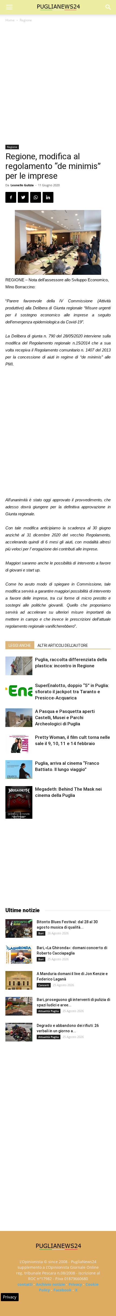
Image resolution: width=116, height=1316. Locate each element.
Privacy (75, 1284)
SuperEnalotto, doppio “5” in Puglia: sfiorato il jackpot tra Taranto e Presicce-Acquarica (72, 692)
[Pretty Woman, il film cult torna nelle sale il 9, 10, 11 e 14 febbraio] (18, 743)
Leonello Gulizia (22, 185)
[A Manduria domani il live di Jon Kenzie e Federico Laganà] (18, 980)
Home (10, 20)
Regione (26, 20)
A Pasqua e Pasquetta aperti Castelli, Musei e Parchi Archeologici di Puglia (65, 717)
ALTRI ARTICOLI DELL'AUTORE (62, 645)
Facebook (62, 1290)
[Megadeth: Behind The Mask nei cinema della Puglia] (18, 805)
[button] (108, 7)
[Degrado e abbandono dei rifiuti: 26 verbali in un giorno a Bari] (18, 1032)
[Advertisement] (58, 84)
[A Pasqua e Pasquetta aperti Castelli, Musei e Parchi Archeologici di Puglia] (18, 717)
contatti (25, 1284)
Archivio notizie (50, 1284)
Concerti (43, 985)
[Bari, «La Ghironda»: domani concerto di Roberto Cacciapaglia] (18, 954)
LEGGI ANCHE (20, 645)
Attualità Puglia (48, 1011)
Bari (41, 933)
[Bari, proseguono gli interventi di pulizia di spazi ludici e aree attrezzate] (18, 1006)
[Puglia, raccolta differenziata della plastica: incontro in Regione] (18, 666)
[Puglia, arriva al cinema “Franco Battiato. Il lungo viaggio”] (18, 769)
